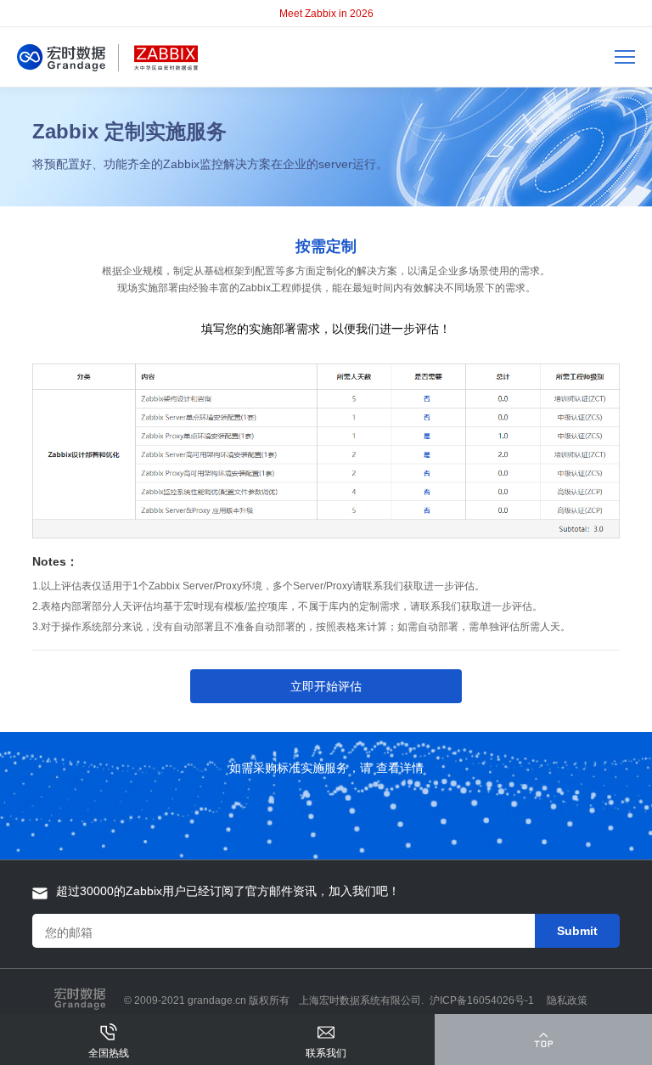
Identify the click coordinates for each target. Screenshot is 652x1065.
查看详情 (400, 768)
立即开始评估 (326, 686)
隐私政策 (567, 1000)
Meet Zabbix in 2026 (326, 14)
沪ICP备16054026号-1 (482, 1000)
